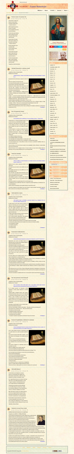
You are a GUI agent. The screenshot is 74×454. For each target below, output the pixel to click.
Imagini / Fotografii (53, 117)
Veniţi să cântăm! (16, 153)
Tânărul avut (52, 138)
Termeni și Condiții (53, 186)
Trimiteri (51, 121)
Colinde (51, 115)
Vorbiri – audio (53, 125)
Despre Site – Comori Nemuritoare (56, 180)
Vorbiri (51, 79)
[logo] (58, 27)
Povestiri (51, 131)
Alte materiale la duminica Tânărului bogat (57, 149)
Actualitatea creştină (53, 67)
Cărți (51, 81)
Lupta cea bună (52, 93)
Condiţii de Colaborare (54, 184)
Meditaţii (24, 70)
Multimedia (52, 107)
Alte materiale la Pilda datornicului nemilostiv (58, 157)
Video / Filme (52, 123)
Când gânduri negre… (17, 193)
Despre (65, 10)
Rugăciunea (52, 101)
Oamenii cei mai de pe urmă (19, 408)
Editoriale (52, 87)
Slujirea (51, 103)
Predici (51, 75)
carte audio (52, 113)
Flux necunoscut (56, 167)
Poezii (24, 18)
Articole (51, 83)
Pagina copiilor (53, 127)
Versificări (52, 133)
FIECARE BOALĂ (15, 369)
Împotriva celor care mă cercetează (56, 155)
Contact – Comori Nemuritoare (55, 178)
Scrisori (51, 77)
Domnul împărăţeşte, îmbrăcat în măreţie (22, 320)
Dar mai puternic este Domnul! (19, 277)
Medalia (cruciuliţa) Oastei (55, 182)
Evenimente (52, 69)
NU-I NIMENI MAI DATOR (54, 153)
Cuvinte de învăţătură (54, 95)
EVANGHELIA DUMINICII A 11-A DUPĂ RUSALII (58, 151)
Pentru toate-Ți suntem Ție (18, 17)
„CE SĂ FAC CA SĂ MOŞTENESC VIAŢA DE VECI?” (57, 143)
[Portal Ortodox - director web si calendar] (60, 451)
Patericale (52, 99)
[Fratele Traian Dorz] (56, 55)
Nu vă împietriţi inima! (17, 111)
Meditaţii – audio (53, 119)
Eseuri (51, 89)
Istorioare (52, 91)
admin (14, 18)
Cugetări (51, 85)
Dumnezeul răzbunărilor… (18, 231)
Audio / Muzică (52, 109)
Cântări (51, 111)
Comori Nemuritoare (38, 6)
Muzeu (46, 10)
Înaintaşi (51, 97)
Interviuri (51, 71)
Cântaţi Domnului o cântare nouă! (20, 68)
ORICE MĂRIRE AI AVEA (54, 140)
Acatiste (51, 65)
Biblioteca (40, 10)
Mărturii (51, 73)
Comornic (59, 10)
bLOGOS (16, 12)
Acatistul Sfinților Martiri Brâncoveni (56, 159)
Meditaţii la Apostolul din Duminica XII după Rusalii (58, 146)
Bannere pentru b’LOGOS (54, 188)
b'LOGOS (24, 6)
